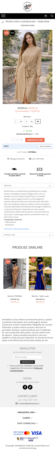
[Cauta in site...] (52, 16)
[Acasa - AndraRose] (27, 6)
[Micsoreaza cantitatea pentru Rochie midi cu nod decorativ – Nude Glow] (13, 140)
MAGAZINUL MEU (26, 412)
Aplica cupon (45, 146)
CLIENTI (27, 418)
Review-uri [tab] (9, 234)
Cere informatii (37, 158)
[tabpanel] (27, 67)
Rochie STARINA (15, 296)
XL (32, 121)
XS (38, 121)
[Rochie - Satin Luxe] (40, 274)
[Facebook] (25, 387)
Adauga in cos (34, 140)
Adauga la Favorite (17, 158)
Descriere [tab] (7, 185)
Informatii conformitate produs (16, 229)
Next (51, 69)
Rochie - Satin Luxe (40, 296)
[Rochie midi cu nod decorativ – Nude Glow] (27, 67)
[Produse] (3, 17)
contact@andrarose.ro (29, 403)
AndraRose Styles (27, 25)
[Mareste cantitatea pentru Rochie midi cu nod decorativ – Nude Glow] (21, 140)
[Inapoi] (2, 22)
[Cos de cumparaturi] (46, 16)
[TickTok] (30, 387)
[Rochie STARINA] (14, 274)
